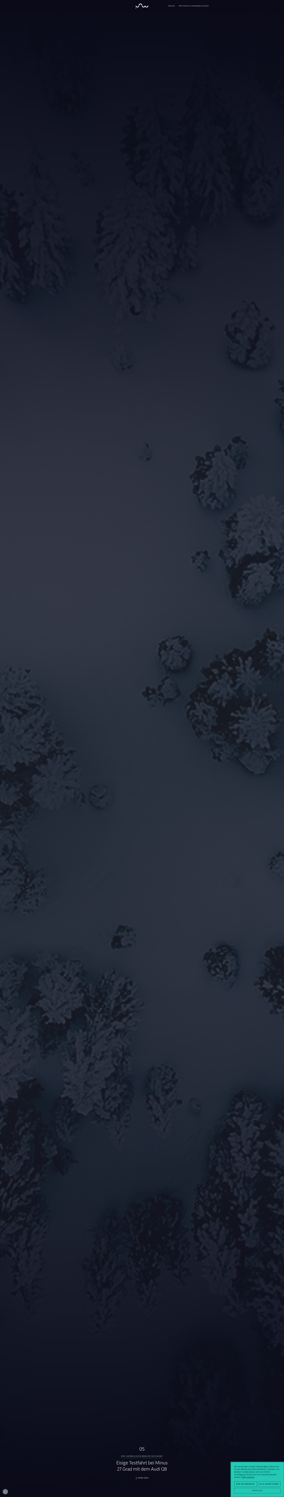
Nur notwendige (245, 1484)
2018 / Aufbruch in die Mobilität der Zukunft (194, 6)
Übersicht (171, 6)
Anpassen (257, 1491)
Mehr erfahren (248, 1477)
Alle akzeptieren (269, 1484)
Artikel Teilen (143, 1478)
